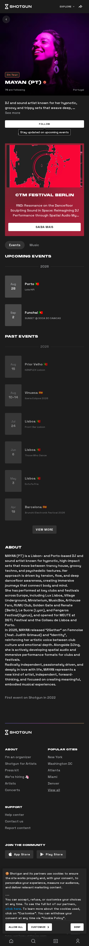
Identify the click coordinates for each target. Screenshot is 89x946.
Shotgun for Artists (20, 763)
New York (55, 757)
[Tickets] (55, 941)
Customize (38, 927)
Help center (14, 815)
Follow (44, 124)
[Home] (18, 6)
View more (44, 529)
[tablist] (44, 245)
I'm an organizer (18, 757)
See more (12, 113)
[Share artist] (80, 6)
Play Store (54, 854)
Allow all (16, 927)
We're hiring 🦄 (17, 777)
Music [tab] (34, 245)
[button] (44, 124)
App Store (22, 854)
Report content (18, 828)
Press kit (12, 770)
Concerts (12, 790)
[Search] (33, 941)
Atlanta (54, 770)
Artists (10, 783)
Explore (66, 6)
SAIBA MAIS (44, 227)
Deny (77, 927)
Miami (52, 777)
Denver (53, 783)
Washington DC (60, 763)
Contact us (14, 821)
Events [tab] (14, 245)
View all (54, 790)
